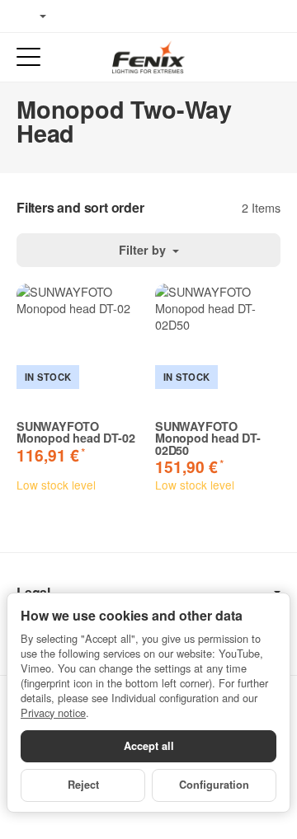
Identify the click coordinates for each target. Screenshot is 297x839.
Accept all (149, 745)
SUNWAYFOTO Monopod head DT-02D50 (208, 438)
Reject (83, 784)
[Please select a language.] (31, 16)
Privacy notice (53, 712)
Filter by (144, 249)
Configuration (214, 784)
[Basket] (268, 57)
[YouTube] (99, 16)
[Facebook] (75, 16)
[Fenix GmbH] (148, 56)
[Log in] (238, 57)
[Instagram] (123, 16)
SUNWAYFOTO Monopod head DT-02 (75, 432)
